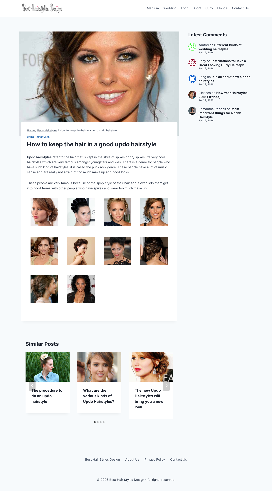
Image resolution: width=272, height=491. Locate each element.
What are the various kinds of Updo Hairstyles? (98, 396)
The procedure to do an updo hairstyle (46, 396)
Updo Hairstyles (38, 137)
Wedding (170, 8)
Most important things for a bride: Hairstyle (221, 113)
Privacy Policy (155, 459)
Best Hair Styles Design (102, 459)
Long (184, 8)
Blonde (222, 8)
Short (197, 8)
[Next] (166, 386)
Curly (209, 8)
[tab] (95, 422)
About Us (132, 459)
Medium (153, 8)
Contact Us (240, 8)
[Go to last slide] (32, 386)
